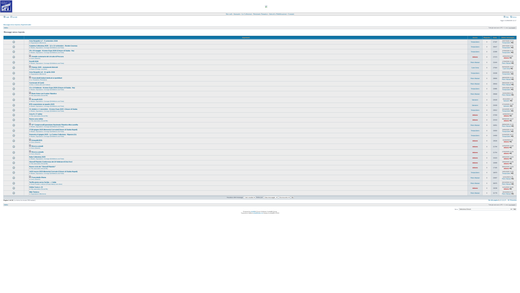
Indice (6, 27)
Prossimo (513, 200)
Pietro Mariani (475, 62)
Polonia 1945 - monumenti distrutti (45, 67)
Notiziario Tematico (260, 14)
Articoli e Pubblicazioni (278, 14)
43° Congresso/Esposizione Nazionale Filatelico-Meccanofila (55, 125)
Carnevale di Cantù (36, 83)
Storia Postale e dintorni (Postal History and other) (46, 184)
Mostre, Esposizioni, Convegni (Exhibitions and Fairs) (47, 47)
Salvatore (475, 100)
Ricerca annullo (38, 152)
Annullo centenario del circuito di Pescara (48, 57)
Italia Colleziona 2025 (37, 157)
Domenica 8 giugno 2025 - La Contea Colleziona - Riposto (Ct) (52, 135)
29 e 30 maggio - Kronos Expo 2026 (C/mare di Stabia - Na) (51, 51)
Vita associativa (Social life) (39, 95)
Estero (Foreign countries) (39, 69)
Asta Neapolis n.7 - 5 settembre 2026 (43, 41)
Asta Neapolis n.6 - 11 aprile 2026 (42, 72)
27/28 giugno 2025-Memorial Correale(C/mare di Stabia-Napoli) (53, 130)
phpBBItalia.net (258, 213)
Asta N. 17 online (35, 114)
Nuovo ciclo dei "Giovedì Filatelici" (42, 167)
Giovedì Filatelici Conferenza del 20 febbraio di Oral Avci (50, 162)
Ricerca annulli (37, 146)
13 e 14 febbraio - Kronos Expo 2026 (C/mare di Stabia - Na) (52, 88)
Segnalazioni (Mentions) (38, 43)
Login (7, 17)
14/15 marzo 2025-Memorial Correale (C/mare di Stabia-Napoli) (53, 172)
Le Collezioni (247, 14)
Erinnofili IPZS (37, 140)
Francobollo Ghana (39, 177)
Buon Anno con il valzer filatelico (44, 94)
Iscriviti (14, 17)
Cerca (514, 17)
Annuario (236, 14)
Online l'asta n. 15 (36, 187)
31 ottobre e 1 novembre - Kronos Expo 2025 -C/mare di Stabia (53, 109)
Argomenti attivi (26, 25)
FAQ (507, 17)
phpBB (253, 211)
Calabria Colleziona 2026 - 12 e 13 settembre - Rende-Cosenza (53, 46)
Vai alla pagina (493, 200)
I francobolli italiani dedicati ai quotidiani (47, 78)
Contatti (291, 14)
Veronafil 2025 (37, 99)
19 (508, 200)
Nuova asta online (36, 119)
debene (475, 57)
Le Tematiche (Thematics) (39, 80)
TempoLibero (475, 42)
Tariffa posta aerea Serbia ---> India (42, 182)
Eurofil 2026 (33, 61)
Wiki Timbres (34, 192)
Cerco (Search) (35, 58)
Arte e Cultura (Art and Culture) (40, 84)
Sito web (229, 14)
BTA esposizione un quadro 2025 (41, 104)
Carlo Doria (475, 68)
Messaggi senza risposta (11, 25)
